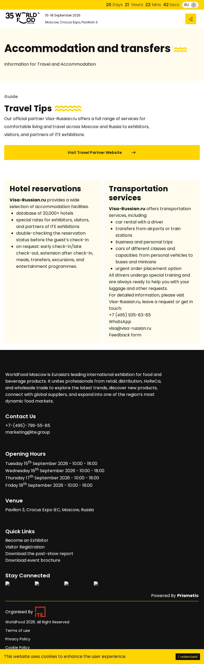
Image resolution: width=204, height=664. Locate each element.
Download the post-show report (39, 554)
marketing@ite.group (27, 432)
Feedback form (125, 335)
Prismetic (188, 596)
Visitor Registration (25, 547)
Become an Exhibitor (26, 540)
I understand (187, 657)
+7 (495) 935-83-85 (130, 315)
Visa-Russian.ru (124, 302)
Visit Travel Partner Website (94, 152)
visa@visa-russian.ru (130, 328)
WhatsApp (120, 322)
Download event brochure (32, 560)
